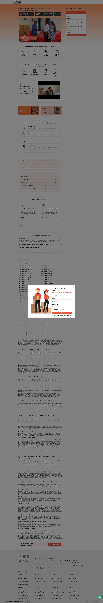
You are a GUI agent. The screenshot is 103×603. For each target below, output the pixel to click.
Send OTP (55, 304)
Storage (62, 309)
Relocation (56, 309)
